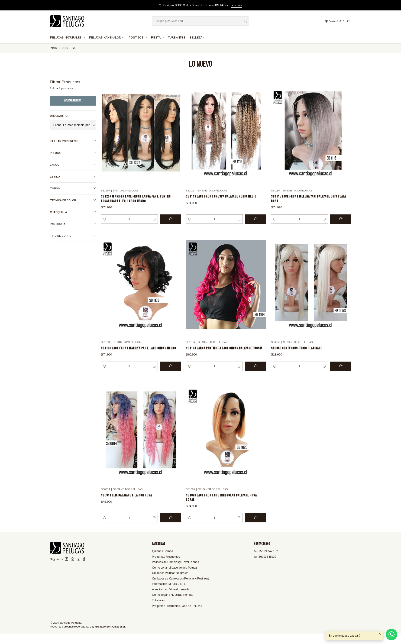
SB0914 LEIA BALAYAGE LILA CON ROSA (126, 495)
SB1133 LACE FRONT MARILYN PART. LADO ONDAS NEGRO (138, 348)
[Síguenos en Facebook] (73, 559)
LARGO (54, 164)
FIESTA (156, 37)
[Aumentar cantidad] (154, 219)
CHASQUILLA (58, 212)
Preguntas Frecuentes (166, 556)
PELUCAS (56, 153)
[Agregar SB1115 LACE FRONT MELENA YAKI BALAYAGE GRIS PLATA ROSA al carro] (340, 219)
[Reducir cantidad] (104, 219)
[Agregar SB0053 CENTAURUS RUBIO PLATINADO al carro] (340, 366)
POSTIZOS (136, 37)
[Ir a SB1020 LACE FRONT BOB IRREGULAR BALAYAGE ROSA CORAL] (226, 431)
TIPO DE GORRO (60, 235)
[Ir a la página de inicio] (67, 21)
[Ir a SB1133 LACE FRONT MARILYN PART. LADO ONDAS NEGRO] (141, 284)
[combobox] (200, 21)
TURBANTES (176, 37)
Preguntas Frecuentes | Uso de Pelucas (177, 606)
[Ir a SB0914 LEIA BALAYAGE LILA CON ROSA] (141, 431)
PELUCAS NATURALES (66, 37)
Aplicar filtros (72, 100)
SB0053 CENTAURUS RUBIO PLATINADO (297, 348)
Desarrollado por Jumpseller (107, 626)
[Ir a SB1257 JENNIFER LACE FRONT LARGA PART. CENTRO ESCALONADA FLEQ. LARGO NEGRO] (141, 132)
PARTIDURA (57, 224)
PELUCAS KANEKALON (105, 37)
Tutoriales (158, 600)
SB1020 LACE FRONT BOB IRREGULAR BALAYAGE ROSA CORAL (221, 497)
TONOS (55, 188)
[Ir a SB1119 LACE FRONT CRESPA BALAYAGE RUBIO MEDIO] (226, 132)
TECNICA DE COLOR (63, 200)
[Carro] (348, 21)
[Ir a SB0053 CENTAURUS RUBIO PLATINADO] (311, 284)
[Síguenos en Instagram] (67, 559)
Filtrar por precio (64, 141)
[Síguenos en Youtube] (79, 559)
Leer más (236, 5)
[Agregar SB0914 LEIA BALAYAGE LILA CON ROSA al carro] (170, 517)
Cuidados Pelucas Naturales (170, 573)
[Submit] (245, 21)
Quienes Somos (162, 551)
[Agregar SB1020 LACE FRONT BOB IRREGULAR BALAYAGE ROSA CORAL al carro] (255, 517)
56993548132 (267, 556)
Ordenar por (59, 115)
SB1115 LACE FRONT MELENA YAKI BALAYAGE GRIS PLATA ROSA (308, 198)
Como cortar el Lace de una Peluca (174, 567)
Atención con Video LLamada (171, 589)
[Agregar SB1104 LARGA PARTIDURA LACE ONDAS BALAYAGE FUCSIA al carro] (255, 366)
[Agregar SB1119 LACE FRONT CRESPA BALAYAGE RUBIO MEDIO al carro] (255, 219)
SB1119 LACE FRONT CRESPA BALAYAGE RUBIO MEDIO (221, 196)
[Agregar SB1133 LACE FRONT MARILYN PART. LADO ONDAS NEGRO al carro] (170, 366)
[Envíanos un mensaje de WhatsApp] (391, 634)
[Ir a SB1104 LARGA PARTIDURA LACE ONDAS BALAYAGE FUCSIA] (226, 284)
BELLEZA (196, 37)
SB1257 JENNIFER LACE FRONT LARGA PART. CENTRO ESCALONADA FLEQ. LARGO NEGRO (136, 198)
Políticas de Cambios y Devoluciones (175, 562)
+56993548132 (268, 551)
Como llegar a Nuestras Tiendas (172, 594)
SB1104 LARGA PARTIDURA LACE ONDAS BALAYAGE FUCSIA (224, 348)
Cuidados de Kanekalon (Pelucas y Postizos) (180, 578)
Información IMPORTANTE (169, 584)
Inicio (53, 48)
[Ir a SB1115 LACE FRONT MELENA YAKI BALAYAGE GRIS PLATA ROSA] (311, 132)
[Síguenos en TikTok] (84, 559)
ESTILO (55, 176)
